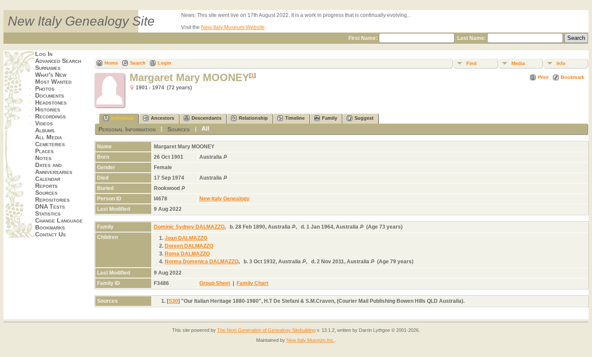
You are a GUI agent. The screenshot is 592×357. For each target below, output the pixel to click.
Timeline (295, 118)
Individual (122, 118)
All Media (48, 137)
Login (164, 63)
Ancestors (162, 118)
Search (138, 63)
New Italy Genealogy (224, 199)
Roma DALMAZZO (187, 254)
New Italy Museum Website (233, 27)
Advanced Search (58, 60)
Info (561, 63)
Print (543, 77)
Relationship (253, 118)
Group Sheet (214, 283)
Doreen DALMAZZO (189, 246)
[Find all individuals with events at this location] (225, 157)
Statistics (48, 213)
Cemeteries (50, 144)
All (205, 128)
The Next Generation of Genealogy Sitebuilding (266, 330)
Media (518, 63)
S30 (173, 301)
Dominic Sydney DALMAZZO (189, 227)
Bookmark (572, 77)
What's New (50, 74)
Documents (49, 95)
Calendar (47, 178)
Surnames (48, 67)
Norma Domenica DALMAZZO (201, 262)
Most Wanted (53, 81)
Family (329, 118)
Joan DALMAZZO (186, 238)
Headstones (51, 102)
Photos (45, 88)
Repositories (52, 199)
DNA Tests (50, 206)
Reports (46, 185)
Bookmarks (50, 227)
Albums (45, 130)
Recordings (50, 116)
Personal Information (127, 129)
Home (111, 63)
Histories (47, 109)
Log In (43, 53)
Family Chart (252, 283)
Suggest (364, 118)
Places (44, 150)
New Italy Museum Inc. (310, 340)
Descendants (206, 118)
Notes (43, 157)
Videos (44, 123)
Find (471, 63)
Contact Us (50, 234)
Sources (46, 192)
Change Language (59, 220)
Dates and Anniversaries (53, 168)
